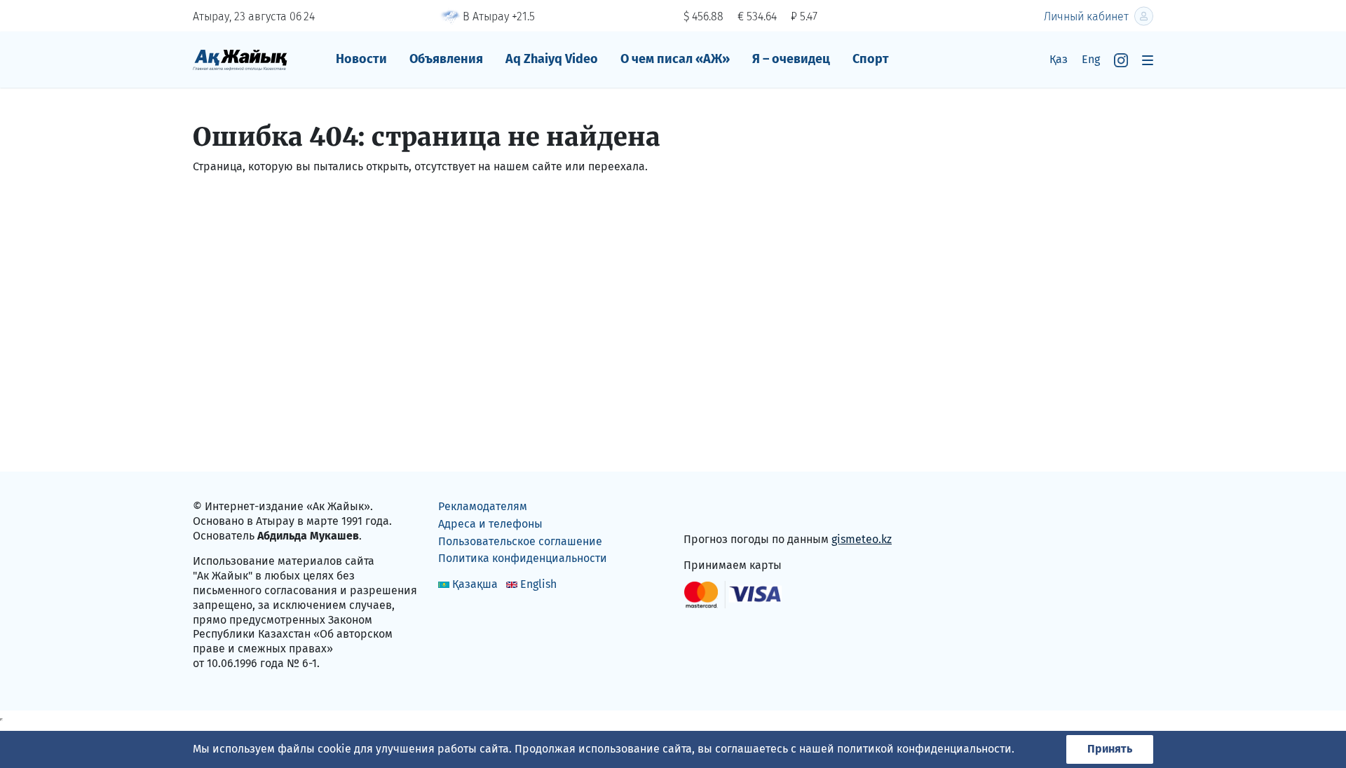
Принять (1109, 748)
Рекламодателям (482, 506)
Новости (361, 59)
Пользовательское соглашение (520, 541)
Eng (1091, 59)
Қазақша (475, 584)
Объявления (446, 59)
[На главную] (240, 59)
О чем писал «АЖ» (675, 59)
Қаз (1058, 59)
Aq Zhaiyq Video (551, 59)
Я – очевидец (791, 59)
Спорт (870, 59)
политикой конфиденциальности (924, 748)
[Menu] (1147, 60)
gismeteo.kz (861, 539)
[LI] (714, 509)
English (538, 584)
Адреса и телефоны (490, 523)
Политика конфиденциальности (522, 558)
